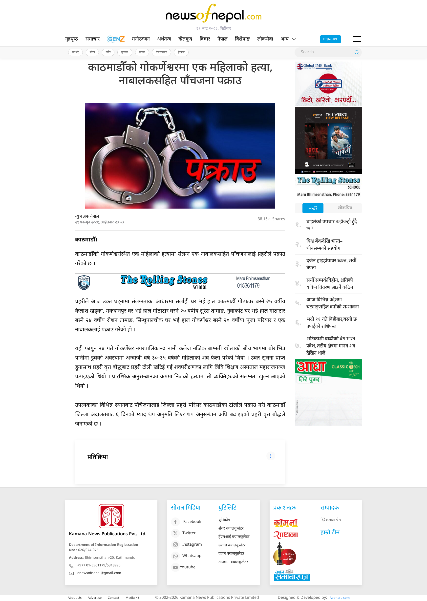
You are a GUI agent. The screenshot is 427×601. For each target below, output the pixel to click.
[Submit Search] (357, 52)
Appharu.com (340, 597)
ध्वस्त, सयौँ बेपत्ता (331, 264)
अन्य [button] (284, 39)
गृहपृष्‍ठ (71, 39)
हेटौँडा (181, 52)
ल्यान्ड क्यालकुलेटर (232, 545)
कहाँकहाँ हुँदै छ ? (331, 225)
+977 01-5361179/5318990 (99, 565)
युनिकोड (224, 520)
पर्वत (108, 52)
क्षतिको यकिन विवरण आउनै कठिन (329, 284)
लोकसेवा (265, 39)
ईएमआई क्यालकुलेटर (234, 537)
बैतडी (142, 52)
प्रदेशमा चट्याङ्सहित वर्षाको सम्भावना (332, 303)
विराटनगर (161, 52)
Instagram (192, 544)
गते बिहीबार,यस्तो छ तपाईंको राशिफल (331, 323)
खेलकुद (185, 39)
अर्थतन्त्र (164, 39)
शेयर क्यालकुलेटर (231, 528)
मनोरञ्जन (141, 39)
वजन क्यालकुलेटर (231, 554)
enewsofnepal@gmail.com (99, 573)
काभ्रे (75, 52)
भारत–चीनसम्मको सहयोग (324, 245)
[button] (357, 39)
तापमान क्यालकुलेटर (233, 562)
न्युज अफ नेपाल (87, 216)
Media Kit (132, 597)
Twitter (189, 533)
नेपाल (222, 39)
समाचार (92, 39)
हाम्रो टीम (330, 533)
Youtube (187, 567)
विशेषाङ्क (242, 39)
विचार (205, 39)
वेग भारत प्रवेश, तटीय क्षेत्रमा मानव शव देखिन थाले (330, 346)
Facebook (192, 522)
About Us (75, 597)
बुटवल (124, 52)
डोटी (92, 52)
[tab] (313, 208)
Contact (113, 597)
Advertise (95, 597)
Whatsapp (191, 556)
